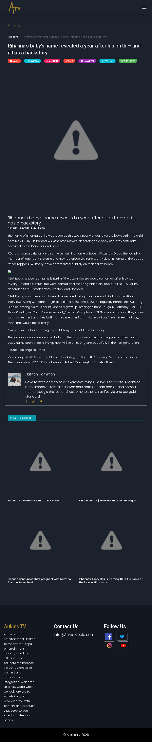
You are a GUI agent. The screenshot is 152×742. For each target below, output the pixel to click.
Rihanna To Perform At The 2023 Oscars (33, 500)
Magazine (13, 36)
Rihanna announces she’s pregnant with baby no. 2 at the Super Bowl (39, 580)
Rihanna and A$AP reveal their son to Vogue (107, 500)
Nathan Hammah (19, 227)
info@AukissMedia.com (74, 634)
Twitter (108, 60)
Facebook (33, 60)
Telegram (88, 60)
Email (15, 60)
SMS (70, 60)
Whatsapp (129, 60)
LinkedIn (53, 60)
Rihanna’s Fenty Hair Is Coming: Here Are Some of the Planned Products (111, 580)
